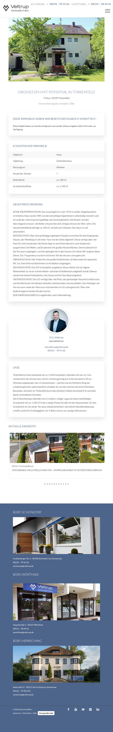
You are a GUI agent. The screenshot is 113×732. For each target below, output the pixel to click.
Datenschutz (26, 713)
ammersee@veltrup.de (23, 566)
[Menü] (106, 10)
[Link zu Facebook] (68, 709)
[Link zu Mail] (83, 709)
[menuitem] (106, 10)
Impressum (17, 713)
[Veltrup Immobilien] (16, 8)
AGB (34, 713)
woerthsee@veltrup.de (23, 632)
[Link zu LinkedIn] (98, 709)
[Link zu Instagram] (90, 709)
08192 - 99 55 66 (59, 3)
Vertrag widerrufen (46, 713)
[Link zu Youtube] (76, 709)
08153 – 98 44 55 (101, 3)
